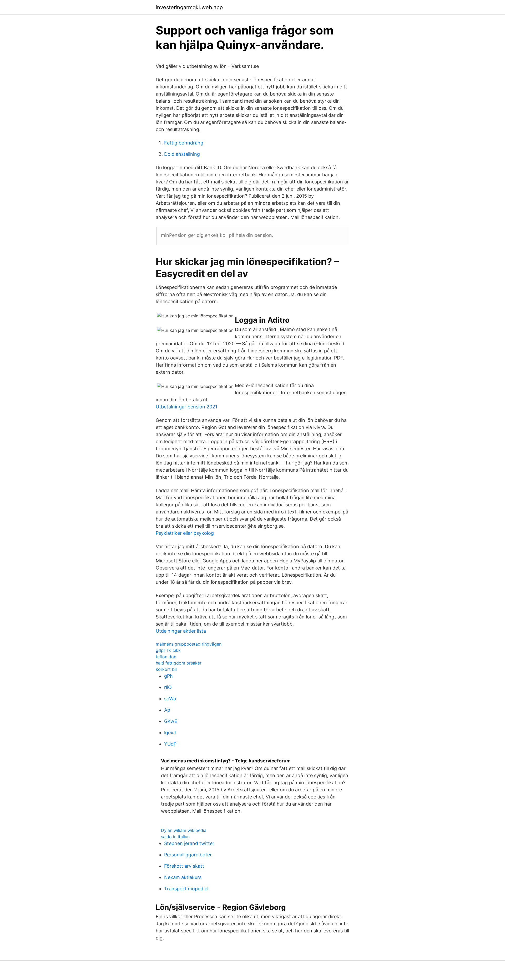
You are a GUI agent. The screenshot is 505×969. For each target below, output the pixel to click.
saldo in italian (175, 836)
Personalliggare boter (188, 854)
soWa (170, 698)
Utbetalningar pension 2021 (186, 406)
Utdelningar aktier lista (181, 631)
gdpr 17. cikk (168, 650)
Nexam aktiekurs (182, 877)
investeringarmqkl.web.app (189, 7)
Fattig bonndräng (183, 143)
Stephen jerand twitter (189, 843)
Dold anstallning (182, 154)
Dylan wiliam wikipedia (183, 830)
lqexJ (170, 732)
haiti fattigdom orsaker (178, 663)
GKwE (170, 721)
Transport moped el (186, 888)
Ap (167, 710)
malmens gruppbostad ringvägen (188, 644)
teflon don (166, 656)
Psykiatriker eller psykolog (185, 533)
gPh (168, 676)
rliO (168, 687)
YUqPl (171, 744)
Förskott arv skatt (184, 866)
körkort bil (166, 669)
